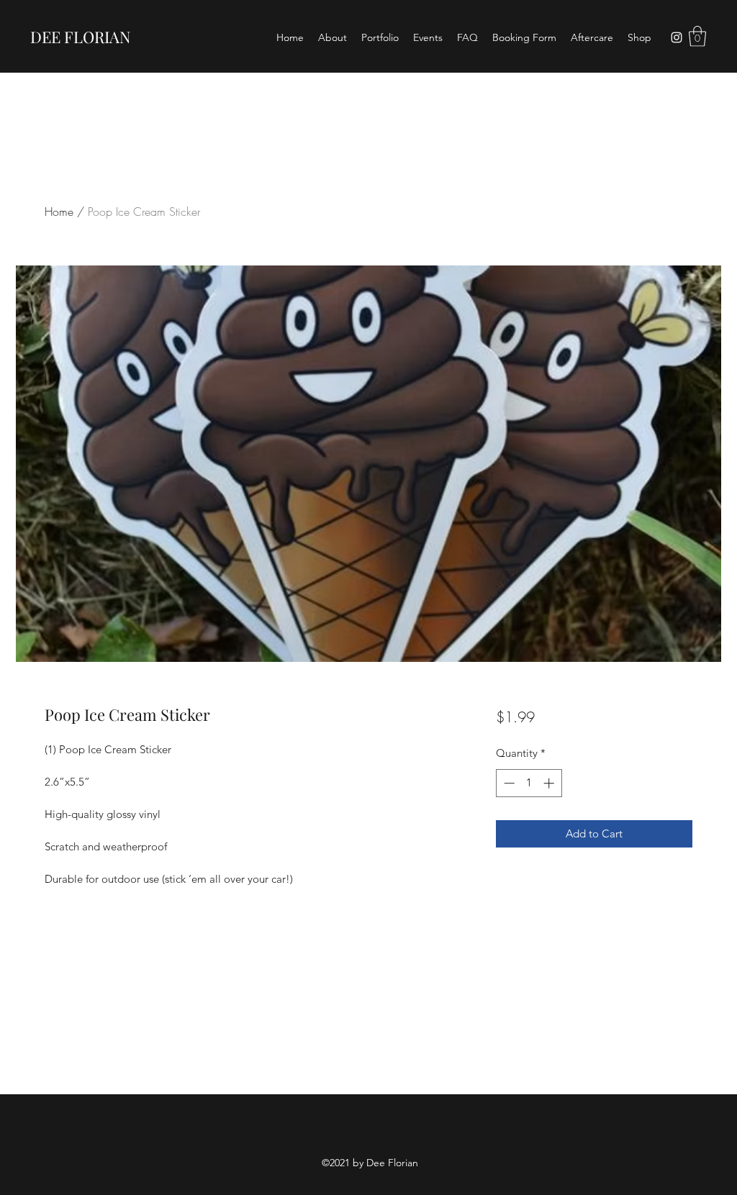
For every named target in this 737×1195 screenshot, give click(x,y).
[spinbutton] (529, 783)
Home (59, 211)
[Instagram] (676, 37)
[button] (697, 36)
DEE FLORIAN (80, 36)
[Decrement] (507, 783)
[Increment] (550, 783)
